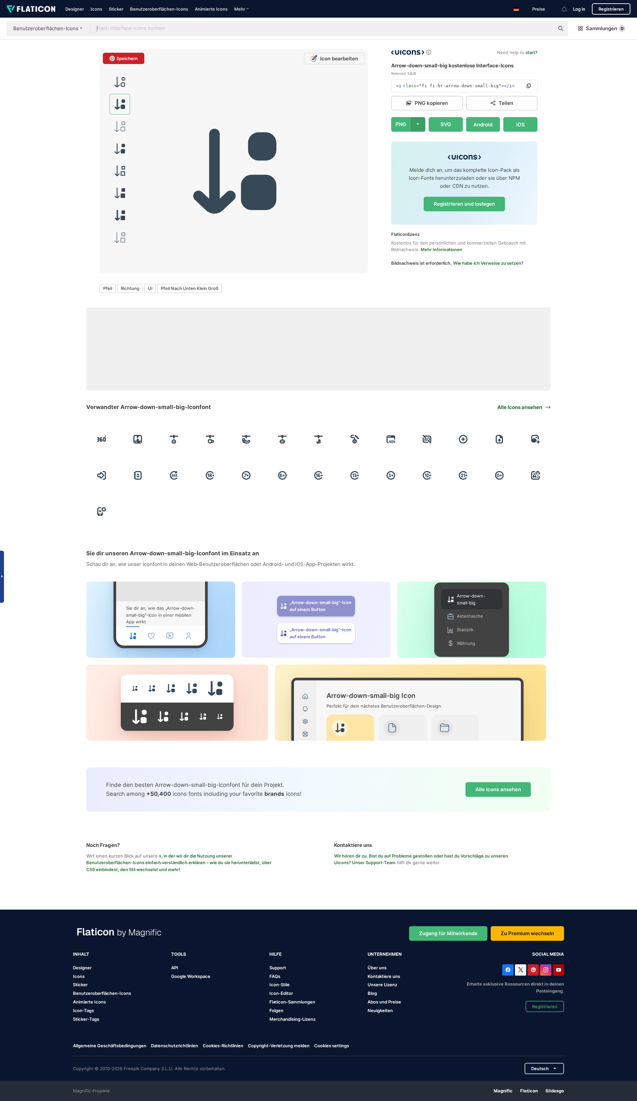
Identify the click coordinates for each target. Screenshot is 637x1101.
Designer (74, 9)
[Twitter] (520, 970)
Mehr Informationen (441, 249)
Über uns (377, 967)
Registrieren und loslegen (464, 204)
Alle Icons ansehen (498, 789)
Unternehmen (385, 954)
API (174, 967)
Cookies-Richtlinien (223, 1045)
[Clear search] (546, 28)
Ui (150, 288)
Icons (96, 9)
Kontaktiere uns (384, 976)
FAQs (274, 976)
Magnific (503, 1090)
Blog (372, 993)
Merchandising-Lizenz (292, 1019)
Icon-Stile (279, 984)
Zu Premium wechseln (527, 933)
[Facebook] (508, 970)
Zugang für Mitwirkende (448, 933)
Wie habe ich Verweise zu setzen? (488, 263)
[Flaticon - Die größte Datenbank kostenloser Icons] (31, 9)
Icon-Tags (83, 1010)
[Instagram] (545, 970)
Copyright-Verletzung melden (279, 1045)
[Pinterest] (533, 970)
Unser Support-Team (373, 862)
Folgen (276, 1010)
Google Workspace (190, 976)
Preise (538, 9)
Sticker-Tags (86, 1019)
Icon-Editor (281, 993)
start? (531, 52)
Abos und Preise (384, 1001)
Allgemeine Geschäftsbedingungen (109, 1045)
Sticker (116, 9)
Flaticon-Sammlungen (292, 1001)
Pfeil (107, 288)
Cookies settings (331, 1045)
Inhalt (81, 954)
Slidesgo (554, 1090)
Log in (579, 9)
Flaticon (529, 1090)
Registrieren (611, 9)
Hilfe (275, 954)
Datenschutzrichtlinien (174, 1045)
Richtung (130, 288)
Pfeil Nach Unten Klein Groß (189, 288)
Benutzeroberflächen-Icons (159, 9)
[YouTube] (558, 970)
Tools (178, 954)
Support (277, 967)
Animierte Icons (211, 9)
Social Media (548, 954)
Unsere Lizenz (382, 984)
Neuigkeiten (380, 1010)
